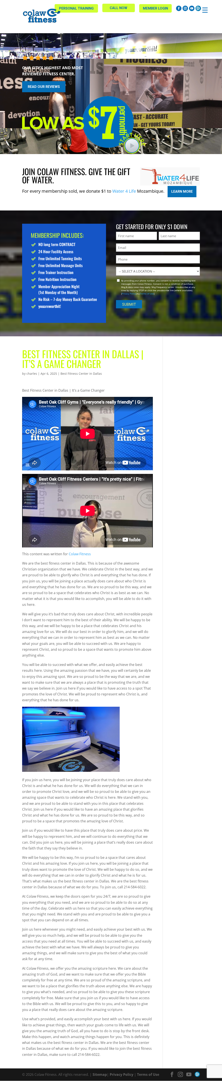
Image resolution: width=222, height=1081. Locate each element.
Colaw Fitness (79, 554)
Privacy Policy (129, 293)
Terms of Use (147, 293)
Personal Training (76, 8)
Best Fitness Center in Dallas (81, 373)
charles (31, 373)
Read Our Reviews (44, 87)
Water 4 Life (124, 191)
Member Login (155, 8)
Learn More (182, 191)
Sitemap (100, 1074)
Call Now (118, 8)
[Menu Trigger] (205, 10)
